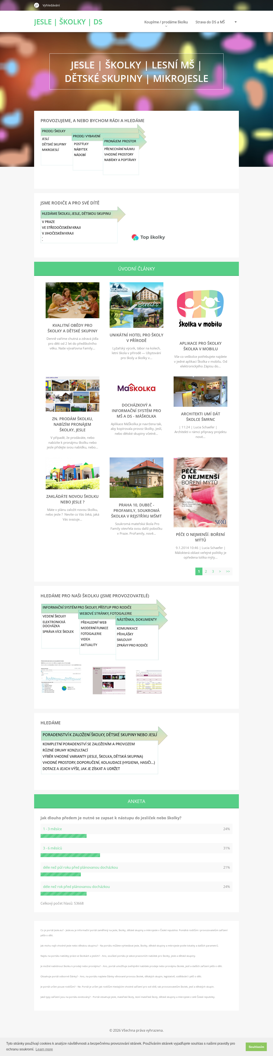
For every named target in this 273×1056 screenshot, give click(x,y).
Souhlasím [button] (256, 1047)
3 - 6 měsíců (52, 848)
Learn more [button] (44, 1049)
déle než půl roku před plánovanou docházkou (80, 867)
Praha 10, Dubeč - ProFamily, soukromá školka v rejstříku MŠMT (136, 510)
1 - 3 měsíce (52, 829)
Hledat (36, 5)
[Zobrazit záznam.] (72, 317)
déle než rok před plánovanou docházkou (76, 886)
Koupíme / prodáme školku (166, 22)
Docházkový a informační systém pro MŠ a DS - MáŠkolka (136, 410)
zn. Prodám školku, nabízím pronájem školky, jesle (72, 424)
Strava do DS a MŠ (210, 22)
